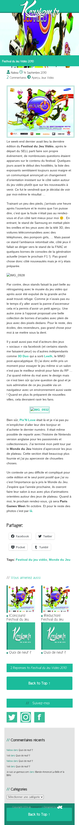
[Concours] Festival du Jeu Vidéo (18, 619)
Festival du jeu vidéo (31, 559)
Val (8, 755)
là (31, 511)
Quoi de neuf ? (20, 652)
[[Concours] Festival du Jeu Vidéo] (21, 611)
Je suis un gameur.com (18, 771)
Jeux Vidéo (47, 77)
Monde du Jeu (59, 559)
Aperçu (36, 77)
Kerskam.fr (36, 807)
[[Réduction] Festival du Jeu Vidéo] (55, 611)
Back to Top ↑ (39, 683)
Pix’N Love (28, 420)
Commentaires (16, 77)
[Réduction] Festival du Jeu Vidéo (52, 619)
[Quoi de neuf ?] (21, 648)
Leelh (48, 356)
